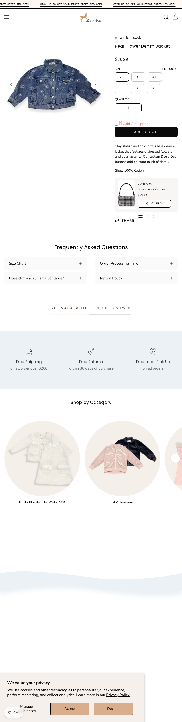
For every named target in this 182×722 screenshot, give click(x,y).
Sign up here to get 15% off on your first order (133, 664)
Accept (69, 708)
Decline (113, 708)
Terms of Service (109, 626)
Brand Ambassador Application (121, 634)
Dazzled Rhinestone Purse (152, 189)
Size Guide (13, 664)
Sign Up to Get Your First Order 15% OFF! (78, 4)
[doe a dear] (91, 17)
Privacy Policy (107, 619)
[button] (165, 17)
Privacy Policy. (118, 694)
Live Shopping (107, 642)
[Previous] (11, 84)
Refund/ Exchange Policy (25, 671)
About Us (103, 611)
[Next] (95, 84)
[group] (91, 462)
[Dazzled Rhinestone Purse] (126, 194)
